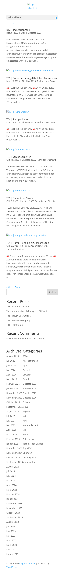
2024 (25, 356)
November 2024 (14, 452)
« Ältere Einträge (14, 287)
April (25, 365)
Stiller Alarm (41, 245)
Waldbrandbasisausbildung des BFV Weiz (27, 311)
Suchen (52, 292)
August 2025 (12, 411)
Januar (26, 406)
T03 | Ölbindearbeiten (18, 157)
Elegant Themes (27, 563)
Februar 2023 (13, 549)
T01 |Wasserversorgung (18, 320)
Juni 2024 (11, 475)
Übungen (27, 452)
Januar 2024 (12, 498)
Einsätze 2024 (29, 388)
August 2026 (12, 356)
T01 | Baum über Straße (19, 198)
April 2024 (11, 485)
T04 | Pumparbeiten (17, 119)
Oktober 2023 (13, 512)
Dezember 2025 (14, 393)
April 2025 (11, 429)
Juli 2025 (10, 416)
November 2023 (14, 508)
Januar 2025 (12, 443)
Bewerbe (27, 374)
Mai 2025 (10, 425)
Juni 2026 (11, 365)
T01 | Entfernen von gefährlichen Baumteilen (31, 78)
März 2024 (11, 489)
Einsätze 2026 (29, 397)
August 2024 (12, 466)
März (25, 434)
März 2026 (11, 379)
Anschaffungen (30, 360)
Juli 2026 (10, 360)
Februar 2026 (13, 383)
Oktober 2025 (13, 402)
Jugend (26, 411)
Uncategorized (30, 457)
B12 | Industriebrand (18, 30)
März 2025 (11, 434)
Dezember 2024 (14, 448)
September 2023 (14, 517)
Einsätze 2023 (35, 32)
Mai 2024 (10, 480)
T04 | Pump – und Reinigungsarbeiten (27, 242)
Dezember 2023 (14, 503)
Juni (25, 420)
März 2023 (11, 544)
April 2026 (11, 374)
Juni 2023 (11, 531)
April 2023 (11, 540)
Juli (24, 416)
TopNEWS (27, 448)
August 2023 (12, 521)
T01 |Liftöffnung (14, 324)
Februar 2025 (13, 439)
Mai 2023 (10, 535)
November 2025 (14, 397)
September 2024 (14, 462)
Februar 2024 (13, 494)
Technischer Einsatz (47, 81)
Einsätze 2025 (29, 393)
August (26, 370)
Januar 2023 (12, 554)
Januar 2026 (12, 388)
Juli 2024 (10, 471)
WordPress (11, 567)
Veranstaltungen (31, 462)
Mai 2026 (10, 370)
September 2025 (14, 406)
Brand (24, 32)
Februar (27, 402)
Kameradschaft (30, 425)
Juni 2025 (11, 420)
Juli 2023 (10, 526)
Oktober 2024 (13, 457)
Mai (24, 429)
